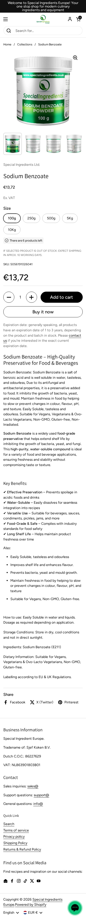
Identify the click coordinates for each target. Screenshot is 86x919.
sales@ (32, 786)
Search (8, 824)
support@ (41, 795)
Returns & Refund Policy (22, 849)
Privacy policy (14, 836)
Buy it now (43, 311)
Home (7, 44)
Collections (24, 44)
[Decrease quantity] (8, 297)
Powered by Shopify (30, 904)
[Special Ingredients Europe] (43, 19)
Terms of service (16, 830)
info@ (38, 804)
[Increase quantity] (31, 297)
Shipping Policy (15, 843)
